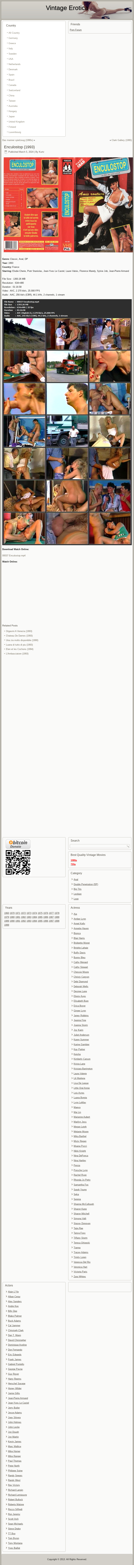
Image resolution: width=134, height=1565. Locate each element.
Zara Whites (80, 1276)
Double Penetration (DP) (86, 884)
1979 (6, 917)
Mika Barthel (80, 1136)
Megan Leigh (80, 1126)
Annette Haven (81, 928)
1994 (34, 921)
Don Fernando (15, 1349)
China (11, 95)
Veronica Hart (80, 1267)
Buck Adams (14, 1320)
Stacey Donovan (82, 1223)
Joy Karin (78, 1030)
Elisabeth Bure (81, 1001)
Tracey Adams (81, 1252)
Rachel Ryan (80, 1175)
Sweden (13, 53)
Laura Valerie (80, 1073)
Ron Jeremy (14, 1514)
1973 (29, 913)
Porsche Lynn (81, 1170)
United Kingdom (17, 121)
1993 (29, 921)
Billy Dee (12, 1311)
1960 (6, 913)
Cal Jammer (14, 1325)
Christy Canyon (81, 977)
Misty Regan (80, 1141)
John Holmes (14, 1422)
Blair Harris (79, 938)
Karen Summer (81, 1039)
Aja (75, 914)
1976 (45, 913)
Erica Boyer (79, 1005)
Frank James (14, 1359)
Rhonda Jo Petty (82, 1180)
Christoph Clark (16, 1330)
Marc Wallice (14, 1446)
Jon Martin (13, 1437)
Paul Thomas (14, 1461)
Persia (77, 1165)
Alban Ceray (14, 1296)
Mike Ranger (14, 1456)
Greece (12, 43)
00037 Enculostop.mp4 (13, 555)
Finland (12, 127)
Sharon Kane (80, 1209)
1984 (34, 917)
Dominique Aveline (17, 1345)
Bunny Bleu (79, 957)
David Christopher (17, 1340)
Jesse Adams (15, 1412)
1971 (17, 913)
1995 (40, 921)
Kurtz (41, 152)
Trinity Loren (80, 1257)
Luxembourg (15, 132)
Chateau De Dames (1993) (19, 635)
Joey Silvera (14, 1417)
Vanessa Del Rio (82, 1262)
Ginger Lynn (80, 1010)
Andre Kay (13, 1306)
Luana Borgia (80, 1097)
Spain (11, 74)
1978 (56, 913)
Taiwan (12, 100)
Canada (12, 85)
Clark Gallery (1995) (122, 140)
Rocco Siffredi (15, 1509)
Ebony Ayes (80, 996)
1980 (12, 917)
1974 (34, 913)
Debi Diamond (81, 981)
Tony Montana (15, 1543)
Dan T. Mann (14, 1335)
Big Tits (77, 889)
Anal (76, 879)
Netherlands (15, 64)
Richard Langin (15, 1490)
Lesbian (77, 894)
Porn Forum (76, 30)
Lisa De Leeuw (81, 1083)
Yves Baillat (14, 1548)
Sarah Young (80, 1189)
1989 (6, 921)
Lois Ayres (79, 1093)
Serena (77, 1199)
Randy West (14, 1480)
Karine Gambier (81, 1044)
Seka (76, 1194)
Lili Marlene (79, 1078)
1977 (51, 913)
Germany (13, 38)
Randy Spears (15, 1475)
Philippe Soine (15, 1470)
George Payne (15, 1369)
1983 (29, 917)
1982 (23, 917)
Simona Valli (80, 1218)
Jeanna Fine (80, 1020)
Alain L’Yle (13, 1291)
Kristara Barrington (83, 1068)
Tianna (77, 1247)
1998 (56, 921)
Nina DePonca (81, 1155)
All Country (14, 33)
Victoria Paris (80, 1271)
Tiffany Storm (80, 1238)
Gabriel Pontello (16, 1364)
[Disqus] (67, 702)
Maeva (77, 1107)
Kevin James (14, 1441)
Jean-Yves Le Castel (18, 1403)
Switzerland (14, 90)
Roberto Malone (16, 1504)
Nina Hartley (80, 1160)
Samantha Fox (81, 1184)
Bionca (77, 933)
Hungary (13, 111)
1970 (12, 913)
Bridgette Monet (82, 943)
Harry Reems (14, 1379)
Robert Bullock (15, 1499)
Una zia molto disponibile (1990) (22, 640)
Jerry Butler (14, 1407)
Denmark (13, 69)
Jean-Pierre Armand (18, 1398)
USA (11, 59)
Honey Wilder (14, 1388)
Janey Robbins (81, 1015)
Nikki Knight (80, 1151)
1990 (12, 921)
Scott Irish (13, 1519)
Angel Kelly (79, 923)
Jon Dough (13, 1432)
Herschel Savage (16, 1383)
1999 (6, 925)
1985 (40, 917)
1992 (23, 921)
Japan (12, 116)
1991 (17, 921)
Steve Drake (14, 1528)
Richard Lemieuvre (17, 1495)
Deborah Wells (81, 986)
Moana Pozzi (80, 1146)
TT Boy (12, 1533)
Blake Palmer (15, 1316)
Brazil (11, 80)
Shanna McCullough (84, 1204)
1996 (45, 921)
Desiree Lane (80, 991)
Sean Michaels (15, 1523)
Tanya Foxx (79, 1233)
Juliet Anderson (81, 1035)
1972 (23, 913)
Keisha (77, 1054)
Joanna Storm (81, 1025)
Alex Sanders (15, 1301)
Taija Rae (78, 1228)
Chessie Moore (81, 972)
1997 (51, 921)
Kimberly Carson (82, 1059)
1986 (45, 917)
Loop (76, 898)
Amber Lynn (80, 919)
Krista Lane (79, 1063)
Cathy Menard (81, 962)
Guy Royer (13, 1374)
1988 (56, 917)
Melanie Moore (81, 1131)
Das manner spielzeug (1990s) (17, 140)
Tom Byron (13, 1538)
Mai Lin (77, 1112)
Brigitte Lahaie (81, 947)
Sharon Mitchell (81, 1213)
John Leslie (14, 1427)
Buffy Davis (79, 952)
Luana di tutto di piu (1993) (19, 644)
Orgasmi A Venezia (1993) (19, 631)
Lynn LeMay (80, 1102)
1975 (40, 913)
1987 (51, 917)
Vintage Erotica (67, 7)
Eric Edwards (14, 1354)
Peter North (14, 1465)
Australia (13, 106)
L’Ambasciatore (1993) (17, 653)
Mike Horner (14, 1451)
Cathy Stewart (81, 967)
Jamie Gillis (14, 1393)
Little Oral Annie (82, 1088)
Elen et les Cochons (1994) (19, 649)
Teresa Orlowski (82, 1242)
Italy (11, 48)
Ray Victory (14, 1485)
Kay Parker (79, 1049)
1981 (17, 917)
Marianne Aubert (82, 1117)
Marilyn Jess (80, 1122)
